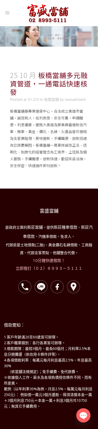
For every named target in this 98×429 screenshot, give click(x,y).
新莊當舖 (35, 227)
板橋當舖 (51, 99)
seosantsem (75, 99)
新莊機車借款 (65, 227)
